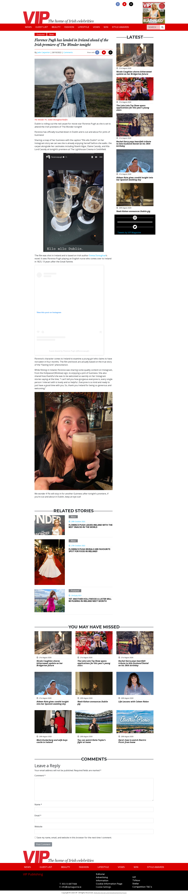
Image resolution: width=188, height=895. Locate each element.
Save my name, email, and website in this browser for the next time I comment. (74, 837)
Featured (75, 590)
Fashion (69, 27)
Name (38, 804)
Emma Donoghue (97, 255)
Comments (68, 52)
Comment (40, 775)
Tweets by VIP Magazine (129, 232)
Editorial (100, 874)
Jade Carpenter (43, 52)
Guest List (41, 27)
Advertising (102, 877)
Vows (96, 27)
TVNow (136, 880)
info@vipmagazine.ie (71, 887)
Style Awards (120, 27)
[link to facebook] (118, 4)
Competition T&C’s (142, 887)
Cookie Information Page (109, 884)
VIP (134, 877)
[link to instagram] (131, 4)
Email (38, 815)
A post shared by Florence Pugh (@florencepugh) (69, 351)
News (28, 27)
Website (38, 826)
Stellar (135, 883)
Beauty (56, 27)
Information (102, 880)
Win (106, 27)
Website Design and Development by (110, 893)
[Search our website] (162, 27)
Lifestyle (83, 27)
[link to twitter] (124, 4)
